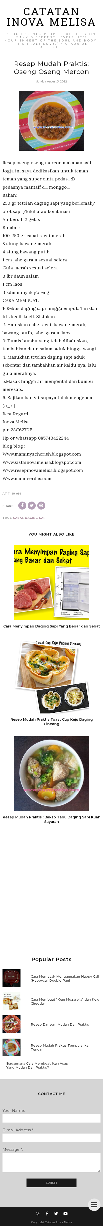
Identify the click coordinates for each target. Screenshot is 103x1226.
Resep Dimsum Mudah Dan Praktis (60, 1024)
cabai (18, 518)
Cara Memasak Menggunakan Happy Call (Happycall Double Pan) (65, 978)
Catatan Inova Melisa (51, 18)
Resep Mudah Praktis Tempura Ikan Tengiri (60, 1047)
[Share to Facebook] (22, 506)
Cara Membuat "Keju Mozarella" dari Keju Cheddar (65, 1001)
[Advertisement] (51, 890)
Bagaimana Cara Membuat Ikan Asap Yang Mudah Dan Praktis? (37, 1065)
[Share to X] (32, 506)
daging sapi (36, 518)
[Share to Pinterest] (41, 506)
